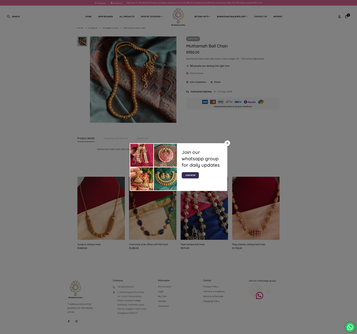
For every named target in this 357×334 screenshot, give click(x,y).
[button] (227, 143)
